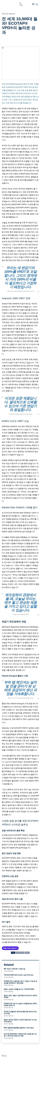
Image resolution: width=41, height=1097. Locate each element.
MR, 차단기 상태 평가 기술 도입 (14, 969)
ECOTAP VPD (20, 953)
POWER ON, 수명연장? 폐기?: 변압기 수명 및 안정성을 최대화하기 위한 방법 (20, 982)
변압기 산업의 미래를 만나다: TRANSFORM (19, 989)
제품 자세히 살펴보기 (10, 948)
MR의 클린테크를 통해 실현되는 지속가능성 (19, 1028)
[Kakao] (16, 1092)
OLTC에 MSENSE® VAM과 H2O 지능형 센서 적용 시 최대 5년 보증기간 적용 (20, 1035)
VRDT (27, 953)
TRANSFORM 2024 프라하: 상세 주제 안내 (18, 975)
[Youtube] (24, 1092)
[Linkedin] (20, 1092)
